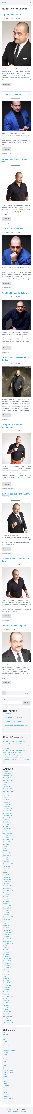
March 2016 (6, 956)
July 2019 (6, 868)
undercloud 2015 (8, 1098)
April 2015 (6, 981)
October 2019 (7, 861)
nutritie (5, 1083)
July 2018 (6, 895)
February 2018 (7, 906)
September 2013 (8, 1022)
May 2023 (6, 784)
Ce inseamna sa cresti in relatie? (12, 721)
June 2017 (6, 923)
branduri (5, 1039)
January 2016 (7, 961)
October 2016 (7, 941)
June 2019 (6, 870)
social (9, 88)
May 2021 (6, 824)
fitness (5, 1059)
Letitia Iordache (7, 759)
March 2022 (6, 802)
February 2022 (7, 804)
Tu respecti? (6, 730)
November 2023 (7, 775)
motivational (11, 488)
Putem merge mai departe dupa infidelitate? (15, 725)
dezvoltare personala (9, 1050)
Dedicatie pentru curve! (12, 228)
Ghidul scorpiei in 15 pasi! (14, 626)
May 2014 (6, 1005)
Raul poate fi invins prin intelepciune (13, 426)
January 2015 (7, 987)
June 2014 (6, 1003)
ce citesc (5, 1043)
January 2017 (7, 934)
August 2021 (6, 817)
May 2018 (6, 899)
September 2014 (8, 996)
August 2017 (6, 919)
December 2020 (7, 833)
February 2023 (7, 786)
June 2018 (6, 897)
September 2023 (8, 780)
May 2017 (6, 925)
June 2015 (6, 976)
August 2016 (6, 945)
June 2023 (6, 782)
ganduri (10, 223)
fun (4, 1063)
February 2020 (7, 853)
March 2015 (6, 983)
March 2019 (6, 877)
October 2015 (7, 967)
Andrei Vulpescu (8, 741)
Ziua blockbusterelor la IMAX (15, 293)
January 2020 (7, 855)
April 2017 (6, 928)
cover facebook (7, 1048)
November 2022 (7, 789)
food (4, 1061)
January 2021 (7, 830)
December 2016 (7, 936)
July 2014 (6, 1000)
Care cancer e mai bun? (12, 94)
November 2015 (7, 965)
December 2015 (7, 963)
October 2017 (7, 914)
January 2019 (7, 881)
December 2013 (7, 1016)
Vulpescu (4, 2)
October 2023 (7, 778)
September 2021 (8, 815)
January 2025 (7, 771)
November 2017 (7, 912)
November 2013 (7, 1018)
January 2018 (7, 908)
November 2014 (7, 992)
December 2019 (7, 857)
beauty (5, 1037)
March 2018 (6, 903)
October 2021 (7, 813)
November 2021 (7, 811)
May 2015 (6, 978)
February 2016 (7, 958)
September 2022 (8, 791)
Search (5, 699)
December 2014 (7, 989)
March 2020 (6, 850)
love (9, 419)
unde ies (5, 1096)
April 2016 (6, 954)
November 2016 (7, 939)
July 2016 (6, 947)
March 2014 (6, 1009)
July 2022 (6, 795)
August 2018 (6, 892)
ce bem (5, 1041)
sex (11, 687)
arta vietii (5, 1034)
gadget (5, 1065)
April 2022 (6, 800)
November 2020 (7, 835)
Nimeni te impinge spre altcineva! (12, 717)
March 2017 (6, 930)
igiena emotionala (8, 1070)
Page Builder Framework (19, 1111)
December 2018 (7, 883)
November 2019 (7, 859)
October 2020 (7, 837)
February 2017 (7, 932)
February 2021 (7, 828)
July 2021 (6, 819)
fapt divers (6, 1052)
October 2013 (7, 1020)
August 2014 (6, 998)
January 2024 (7, 773)
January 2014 (7, 1014)
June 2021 (6, 822)
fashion (5, 1054)
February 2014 (7, 1011)
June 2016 (6, 950)
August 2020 (6, 842)
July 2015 (6, 974)
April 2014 (6, 1007)
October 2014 (7, 994)
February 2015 (7, 985)
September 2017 (8, 917)
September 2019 (8, 864)
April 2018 (6, 901)
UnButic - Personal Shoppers (11, 755)
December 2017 (7, 910)
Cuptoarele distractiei (11, 14)
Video (5, 1101)
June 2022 (6, 797)
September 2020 (8, 839)
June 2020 (6, 846)
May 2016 (6, 952)
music (9, 553)
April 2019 (6, 875)
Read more (7, 85)
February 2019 (7, 879)
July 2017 (6, 921)
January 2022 (7, 806)
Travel (5, 1092)
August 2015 (6, 972)
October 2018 (7, 888)
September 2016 (8, 943)
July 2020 (6, 844)
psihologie (6, 1085)
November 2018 (7, 886)
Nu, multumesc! (7, 713)
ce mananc (6, 1045)
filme (9, 352)
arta (4, 1032)
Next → (27, 693)
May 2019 (6, 872)
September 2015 (8, 969)
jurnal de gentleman (8, 1072)
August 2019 (6, 866)
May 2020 (6, 848)
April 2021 (6, 826)
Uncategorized (7, 1094)
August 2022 (6, 793)
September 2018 (8, 890)
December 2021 (7, 808)
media (5, 1076)
